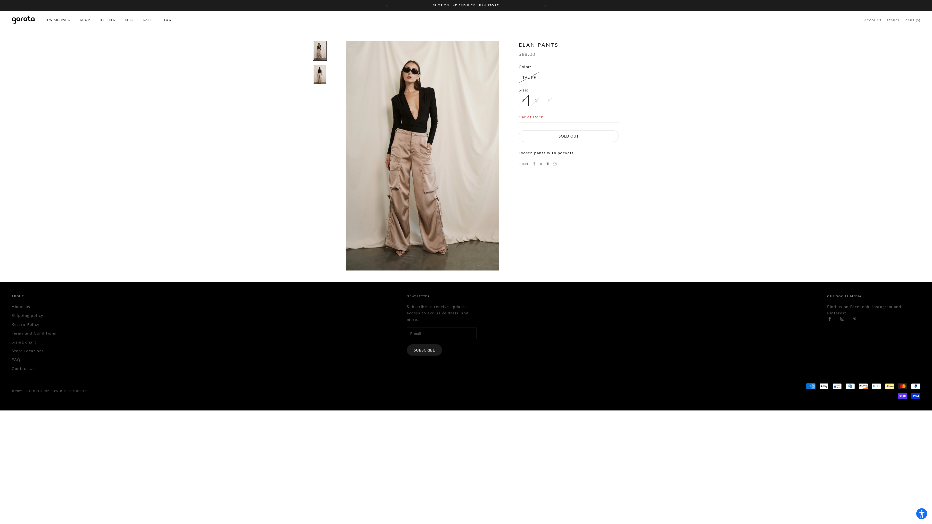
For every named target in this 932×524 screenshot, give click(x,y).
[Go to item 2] (320, 74)
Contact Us (23, 368)
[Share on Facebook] (534, 164)
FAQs (17, 359)
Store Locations (28, 350)
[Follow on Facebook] (829, 318)
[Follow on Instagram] (842, 318)
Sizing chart (24, 342)
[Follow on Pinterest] (854, 318)
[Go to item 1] (320, 51)
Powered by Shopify (69, 391)
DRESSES (108, 20)
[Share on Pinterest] (548, 164)
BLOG (166, 20)
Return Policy (26, 324)
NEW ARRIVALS (57, 20)
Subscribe (424, 350)
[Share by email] (555, 164)
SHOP (85, 20)
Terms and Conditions (34, 333)
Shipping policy (27, 315)
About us (21, 306)
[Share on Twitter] (541, 164)
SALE (147, 20)
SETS (129, 20)
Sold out (569, 136)
